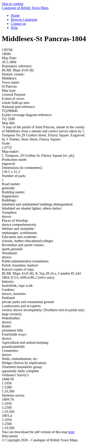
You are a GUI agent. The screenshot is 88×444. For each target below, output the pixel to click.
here (71, 432)
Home (15, 15)
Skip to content (12, 4)
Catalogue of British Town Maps (25, 8)
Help (14, 28)
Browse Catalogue (24, 19)
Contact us (18, 24)
